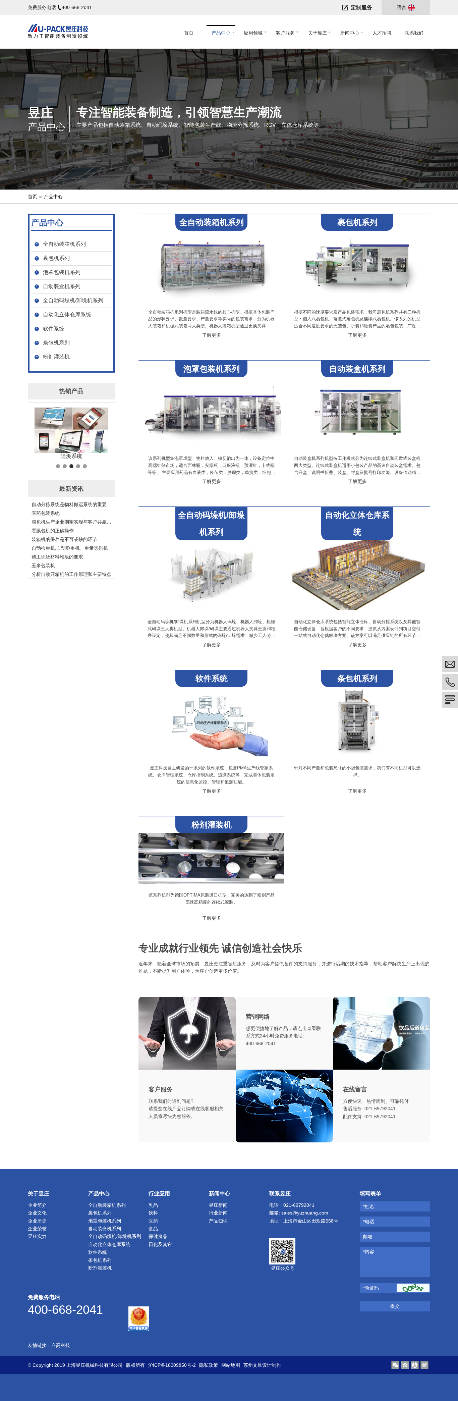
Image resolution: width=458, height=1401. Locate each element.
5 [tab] (85, 466)
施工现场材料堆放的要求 (57, 556)
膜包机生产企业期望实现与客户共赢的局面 (71, 522)
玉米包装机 (43, 565)
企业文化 (37, 1213)
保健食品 (158, 1236)
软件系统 (53, 328)
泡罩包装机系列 (61, 272)
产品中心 (53, 196)
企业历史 (37, 1221)
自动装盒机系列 (61, 286)
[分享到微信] (395, 1365)
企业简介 (37, 1205)
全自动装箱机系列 (64, 244)
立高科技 (60, 1345)
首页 (32, 196)
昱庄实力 (37, 1236)
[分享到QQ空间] (405, 1365)
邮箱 (368, 1236)
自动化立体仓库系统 (67, 314)
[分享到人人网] (415, 1365)
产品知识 (218, 1221)
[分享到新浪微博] (424, 1365)
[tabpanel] (71, 434)
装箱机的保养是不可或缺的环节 (64, 539)
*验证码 (371, 1288)
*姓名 (368, 1206)
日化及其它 (160, 1244)
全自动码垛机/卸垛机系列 (73, 300)
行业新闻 (218, 1213)
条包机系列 (56, 342)
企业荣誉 (37, 1228)
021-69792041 (380, 1108)
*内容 (368, 1251)
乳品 (153, 1205)
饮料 (153, 1213)
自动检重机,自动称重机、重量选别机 (70, 548)
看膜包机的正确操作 (53, 530)
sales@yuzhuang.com (304, 1213)
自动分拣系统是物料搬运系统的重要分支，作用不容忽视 (71, 504)
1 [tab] (58, 466)
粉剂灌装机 (56, 357)
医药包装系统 (46, 513)
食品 (153, 1228)
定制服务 (361, 7)
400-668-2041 (77, 7)
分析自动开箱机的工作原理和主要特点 (71, 574)
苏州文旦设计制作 (262, 1365)
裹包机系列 (56, 258)
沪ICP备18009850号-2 (172, 1365)
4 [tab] (78, 466)
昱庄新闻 (218, 1205)
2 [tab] (65, 466)
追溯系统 (71, 456)
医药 (153, 1221)
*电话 (368, 1221)
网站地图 (230, 1365)
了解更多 (211, 335)
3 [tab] (71, 466)
